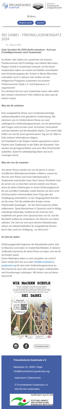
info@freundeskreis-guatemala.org (32, 371)
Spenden (40, 23)
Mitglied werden (25, 23)
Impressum (20, 378)
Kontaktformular (41, 346)
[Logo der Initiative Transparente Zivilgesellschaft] (47, 6)
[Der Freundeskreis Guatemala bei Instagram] (16, 346)
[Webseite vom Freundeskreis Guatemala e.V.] (16, 6)
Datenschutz (34, 378)
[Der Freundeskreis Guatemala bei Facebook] (26, 346)
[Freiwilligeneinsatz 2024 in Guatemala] (31, 338)
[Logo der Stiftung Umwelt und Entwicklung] (31, 405)
